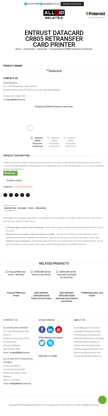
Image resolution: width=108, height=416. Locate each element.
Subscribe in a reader (48, 356)
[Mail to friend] (28, 195)
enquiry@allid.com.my (15, 100)
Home (18, 49)
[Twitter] (5, 195)
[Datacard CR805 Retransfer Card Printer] (54, 106)
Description (10, 208)
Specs (31, 208)
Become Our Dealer (72, 4)
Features (22, 208)
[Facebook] (11, 195)
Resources (41, 208)
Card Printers (29, 49)
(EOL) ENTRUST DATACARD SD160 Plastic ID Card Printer (41, 296)
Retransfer (42, 49)
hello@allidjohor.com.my (20, 383)
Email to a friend (14, 180)
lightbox (30, 128)
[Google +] (22, 195)
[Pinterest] (17, 195)
